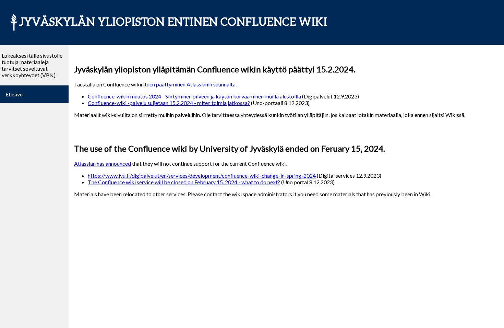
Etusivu (14, 94)
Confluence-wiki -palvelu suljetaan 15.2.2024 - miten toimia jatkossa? (169, 102)
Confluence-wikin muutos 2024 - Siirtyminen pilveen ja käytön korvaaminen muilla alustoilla (194, 96)
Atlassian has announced (102, 163)
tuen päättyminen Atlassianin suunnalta (190, 84)
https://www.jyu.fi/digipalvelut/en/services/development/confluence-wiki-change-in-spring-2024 (202, 175)
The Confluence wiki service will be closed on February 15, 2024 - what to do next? (184, 182)
